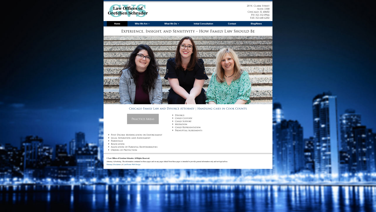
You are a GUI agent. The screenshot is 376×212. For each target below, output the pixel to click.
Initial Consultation (203, 23)
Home (117, 23)
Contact (232, 23)
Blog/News (256, 23)
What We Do (171, 23)
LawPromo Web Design (132, 164)
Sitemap (109, 164)
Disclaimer (117, 164)
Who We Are (141, 23)
